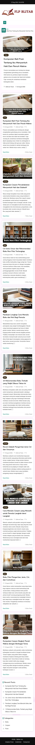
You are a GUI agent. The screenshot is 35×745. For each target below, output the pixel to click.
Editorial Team (10, 87)
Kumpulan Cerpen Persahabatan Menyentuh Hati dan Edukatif (16, 186)
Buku (5, 245)
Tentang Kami (26, 742)
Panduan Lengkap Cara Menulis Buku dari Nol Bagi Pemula (16, 316)
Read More (6, 152)
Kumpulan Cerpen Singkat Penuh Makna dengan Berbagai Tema (16, 642)
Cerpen (5, 181)
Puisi (6, 55)
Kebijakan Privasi (9, 742)
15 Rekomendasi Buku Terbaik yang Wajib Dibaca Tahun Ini (15, 382)
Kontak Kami (18, 742)
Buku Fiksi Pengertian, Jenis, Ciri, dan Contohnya (16, 578)
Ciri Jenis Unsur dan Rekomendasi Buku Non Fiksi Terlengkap (16, 250)
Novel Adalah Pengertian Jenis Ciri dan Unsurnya (17, 448)
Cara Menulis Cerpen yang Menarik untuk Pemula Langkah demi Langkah (17, 513)
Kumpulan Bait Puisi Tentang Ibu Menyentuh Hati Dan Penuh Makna (15, 63)
